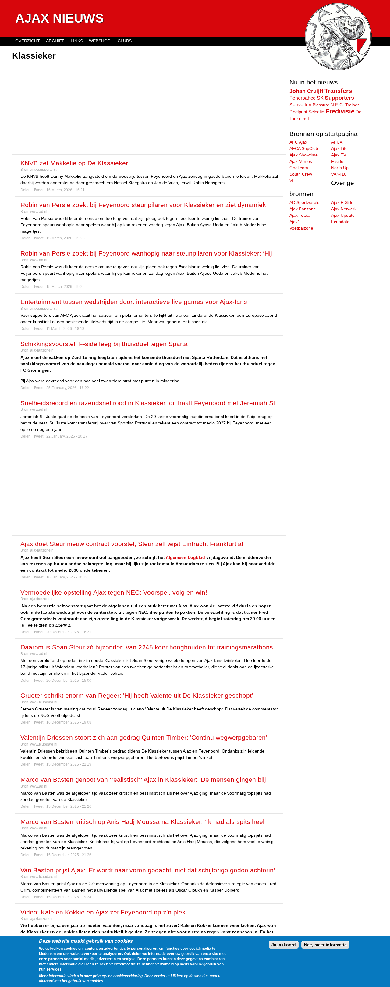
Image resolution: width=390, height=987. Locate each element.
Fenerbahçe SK (306, 98)
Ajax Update (343, 215)
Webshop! (100, 40)
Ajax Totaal (299, 215)
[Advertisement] (149, 108)
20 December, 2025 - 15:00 (68, 680)
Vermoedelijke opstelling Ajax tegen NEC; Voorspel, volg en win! (113, 592)
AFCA (336, 142)
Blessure (321, 104)
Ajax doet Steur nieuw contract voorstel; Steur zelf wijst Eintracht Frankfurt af (131, 543)
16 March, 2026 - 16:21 (65, 190)
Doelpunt (298, 111)
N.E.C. (337, 104)
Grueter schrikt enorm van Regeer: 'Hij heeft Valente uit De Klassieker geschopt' (136, 695)
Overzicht (27, 40)
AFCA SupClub (303, 148)
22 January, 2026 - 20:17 (66, 436)
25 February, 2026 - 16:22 (67, 388)
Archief (55, 40)
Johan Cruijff (306, 91)
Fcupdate (340, 221)
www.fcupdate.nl (43, 702)
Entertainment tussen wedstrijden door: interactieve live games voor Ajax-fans (133, 301)
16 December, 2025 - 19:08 (68, 722)
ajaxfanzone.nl (42, 350)
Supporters (339, 98)
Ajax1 (294, 221)
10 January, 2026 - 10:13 (66, 577)
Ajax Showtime (303, 154)
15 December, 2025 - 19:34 (68, 897)
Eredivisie (339, 111)
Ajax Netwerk (343, 208)
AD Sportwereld (304, 202)
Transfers (338, 91)
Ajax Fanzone (302, 208)
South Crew (300, 174)
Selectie (316, 111)
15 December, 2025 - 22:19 (68, 764)
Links (77, 40)
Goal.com (298, 167)
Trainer (352, 104)
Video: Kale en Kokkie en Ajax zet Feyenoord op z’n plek (103, 912)
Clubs (125, 40)
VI (291, 180)
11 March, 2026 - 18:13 (65, 329)
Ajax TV (338, 154)
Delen (25, 190)
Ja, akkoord (283, 944)
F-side (337, 161)
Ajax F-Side (342, 202)
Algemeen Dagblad (185, 557)
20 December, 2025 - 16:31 (68, 632)
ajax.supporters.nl (45, 169)
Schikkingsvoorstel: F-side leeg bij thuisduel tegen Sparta (104, 343)
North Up (340, 167)
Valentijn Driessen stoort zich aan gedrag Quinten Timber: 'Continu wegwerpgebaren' (143, 737)
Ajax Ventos (300, 161)
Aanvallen (300, 104)
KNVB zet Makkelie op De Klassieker (74, 162)
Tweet (38, 190)
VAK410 (338, 174)
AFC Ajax (298, 142)
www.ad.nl (38, 211)
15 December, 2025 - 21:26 (68, 806)
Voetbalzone (301, 228)
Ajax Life (339, 148)
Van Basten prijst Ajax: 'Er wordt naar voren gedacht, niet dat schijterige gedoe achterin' (147, 870)
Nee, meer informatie (325, 944)
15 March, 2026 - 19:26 (65, 238)
